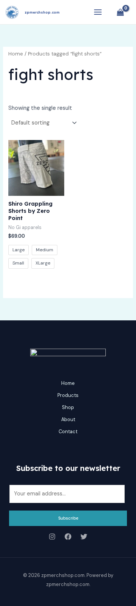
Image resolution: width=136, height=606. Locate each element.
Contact (68, 431)
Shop (68, 407)
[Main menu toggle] (98, 12)
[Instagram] (52, 536)
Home (15, 54)
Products (68, 395)
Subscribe (68, 518)
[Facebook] (68, 536)
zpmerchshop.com (42, 12)
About (68, 419)
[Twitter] (83, 536)
